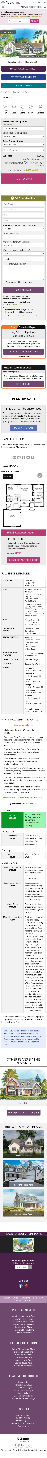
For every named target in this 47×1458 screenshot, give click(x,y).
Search (7, 1298)
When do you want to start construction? (20, 225)
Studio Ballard (24, 1393)
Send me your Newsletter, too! (19, 282)
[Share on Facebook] (23, 457)
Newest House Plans (23, 1360)
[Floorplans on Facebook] (21, 1286)
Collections (25, 1298)
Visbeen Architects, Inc (23, 1396)
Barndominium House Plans (23, 1316)
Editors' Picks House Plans (23, 1349)
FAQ (41, 1298)
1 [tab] (16, 60)
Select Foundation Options (15, 133)
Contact (27, 1300)
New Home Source (23, 1415)
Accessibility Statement (37, 1450)
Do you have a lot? (11, 233)
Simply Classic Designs (23, 1390)
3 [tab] (23, 60)
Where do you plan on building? (17, 250)
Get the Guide (24, 384)
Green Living (23, 1382)
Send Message (23, 290)
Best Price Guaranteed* (33, 159)
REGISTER (32, 7)
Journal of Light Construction (23, 1423)
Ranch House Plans (23, 1327)
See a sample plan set (24, 725)
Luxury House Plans (23, 1357)
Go (30, 1267)
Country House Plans (21, 92)
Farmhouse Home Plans (23, 1324)
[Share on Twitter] (28, 457)
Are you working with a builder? (16, 242)
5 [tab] (31, 60)
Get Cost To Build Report (23, 351)
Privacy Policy (35, 17)
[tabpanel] (23, 42)
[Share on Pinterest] (32, 457)
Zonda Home (23, 1426)
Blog (35, 1298)
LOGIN (39, 7)
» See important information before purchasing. (21, 797)
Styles (15, 1298)
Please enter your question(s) (16, 264)
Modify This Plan (23, 85)
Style (9, 92)
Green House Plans (23, 1354)
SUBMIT (34, 21)
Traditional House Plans (23, 1330)
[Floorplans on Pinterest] (26, 1286)
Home (3, 92)
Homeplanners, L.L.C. (24, 1385)
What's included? (9, 124)
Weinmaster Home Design (23, 1398)
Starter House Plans (23, 1363)
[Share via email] (14, 457)
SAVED (25, 7)
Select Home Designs (23, 1387)
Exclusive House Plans (23, 1352)
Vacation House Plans (23, 1365)
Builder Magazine (23, 1420)
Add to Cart (23, 178)
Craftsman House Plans (23, 1321)
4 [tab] (27, 60)
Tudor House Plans (23, 1332)
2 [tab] (20, 60)
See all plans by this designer (23, 1112)
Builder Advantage (23, 1418)
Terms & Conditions (19, 17)
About (18, 1300)
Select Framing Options (13, 141)
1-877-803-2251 (39, 2)
